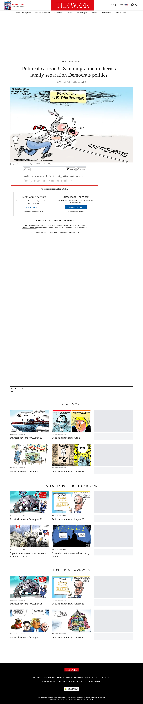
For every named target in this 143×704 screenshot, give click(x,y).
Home (64, 61)
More (94, 13)
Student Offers (121, 13)
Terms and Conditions (74, 677)
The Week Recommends (42, 13)
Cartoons (69, 13)
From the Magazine (82, 13)
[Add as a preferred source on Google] (71, 689)
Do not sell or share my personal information (82, 681)
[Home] (18, 13)
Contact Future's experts (53, 677)
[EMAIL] (12, 392)
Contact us (74, 232)
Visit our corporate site (98, 697)
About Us (36, 677)
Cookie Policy (104, 677)
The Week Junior (106, 13)
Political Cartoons (74, 61)
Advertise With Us (48, 681)
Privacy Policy (91, 677)
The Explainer (26, 13)
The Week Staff (64, 82)
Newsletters (58, 13)
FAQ (59, 681)
